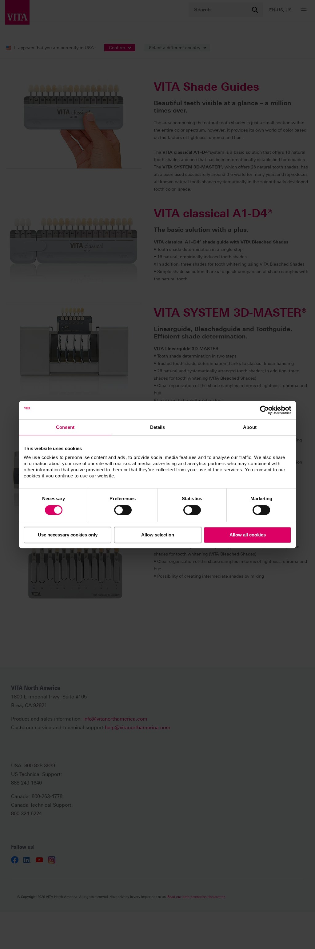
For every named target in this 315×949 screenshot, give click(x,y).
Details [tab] (157, 427)
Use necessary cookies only (68, 534)
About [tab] (250, 427)
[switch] (123, 510)
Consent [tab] (65, 427)
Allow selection (157, 534)
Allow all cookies (247, 534)
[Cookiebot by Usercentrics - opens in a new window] (264, 410)
